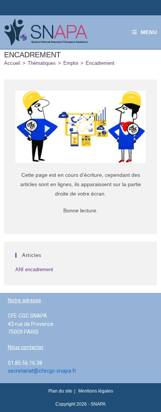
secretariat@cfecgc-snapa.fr (42, 371)
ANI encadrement (34, 269)
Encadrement (100, 63)
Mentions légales (95, 391)
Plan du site (60, 391)
